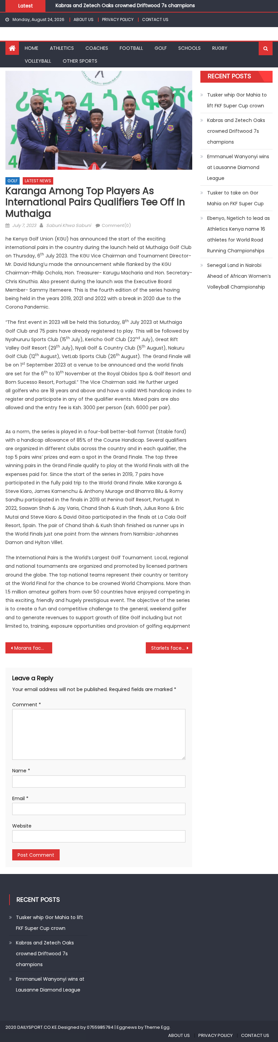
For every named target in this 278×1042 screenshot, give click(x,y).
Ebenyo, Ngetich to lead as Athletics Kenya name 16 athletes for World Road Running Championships (238, 234)
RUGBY (219, 48)
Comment (26, 704)
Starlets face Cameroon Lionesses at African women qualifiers (172, 648)
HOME (31, 48)
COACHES (96, 48)
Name (21, 770)
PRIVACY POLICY (118, 19)
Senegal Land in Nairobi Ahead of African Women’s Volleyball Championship (239, 276)
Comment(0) (116, 225)
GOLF (161, 48)
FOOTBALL (131, 48)
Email (20, 798)
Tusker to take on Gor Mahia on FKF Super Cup (235, 198)
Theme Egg (157, 1027)
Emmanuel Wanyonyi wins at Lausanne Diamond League (238, 167)
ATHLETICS (62, 48)
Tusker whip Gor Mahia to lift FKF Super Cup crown (237, 100)
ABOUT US (84, 19)
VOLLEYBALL (38, 61)
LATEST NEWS (38, 181)
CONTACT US (155, 19)
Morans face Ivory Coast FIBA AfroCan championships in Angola (33, 648)
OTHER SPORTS (80, 61)
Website (22, 825)
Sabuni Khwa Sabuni (68, 225)
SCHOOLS (189, 48)
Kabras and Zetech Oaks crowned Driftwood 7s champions (125, 4)
